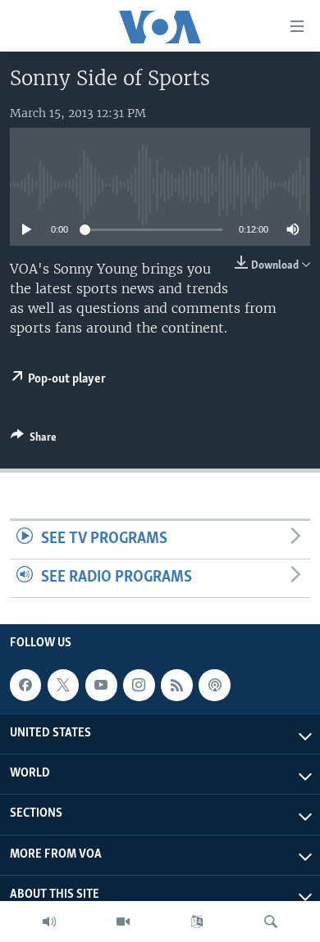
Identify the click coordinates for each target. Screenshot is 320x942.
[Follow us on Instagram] (138, 684)
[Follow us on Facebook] (25, 684)
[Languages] (197, 921)
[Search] (270, 921)
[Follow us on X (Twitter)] (63, 684)
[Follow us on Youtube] (101, 684)
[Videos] (123, 921)
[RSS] (176, 684)
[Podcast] (214, 684)
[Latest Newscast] (49, 921)
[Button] (34, 439)
